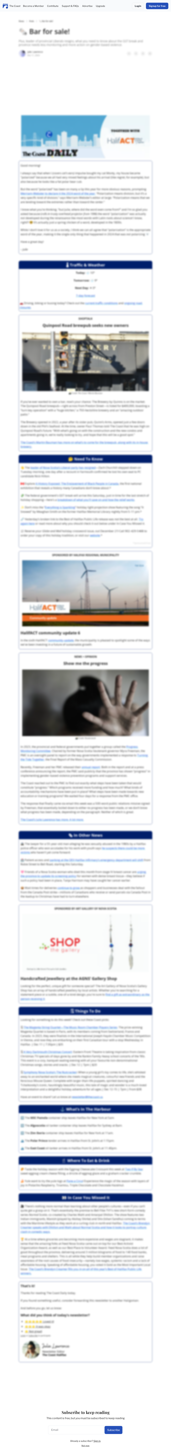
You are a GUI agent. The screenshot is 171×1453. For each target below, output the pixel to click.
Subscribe (113, 1430)
